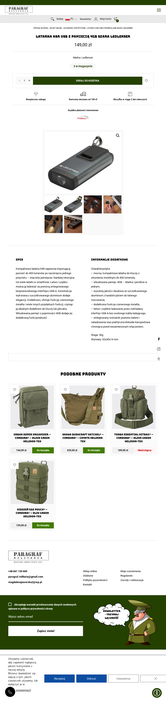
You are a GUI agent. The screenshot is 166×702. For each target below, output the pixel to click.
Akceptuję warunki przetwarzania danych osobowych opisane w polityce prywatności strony (42, 606)
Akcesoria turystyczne (74, 28)
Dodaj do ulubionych (146, 81)
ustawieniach (23, 690)
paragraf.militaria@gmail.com (25, 576)
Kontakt (87, 584)
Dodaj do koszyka (87, 80)
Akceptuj (59, 678)
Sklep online (56, 28)
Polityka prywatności (95, 580)
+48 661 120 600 (10, 692)
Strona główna (40, 28)
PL (71, 18)
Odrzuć (91, 678)
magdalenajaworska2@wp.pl (25, 582)
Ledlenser (87, 57)
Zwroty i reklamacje (132, 580)
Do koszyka (43, 450)
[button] (117, 135)
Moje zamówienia (130, 571)
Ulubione (88, 575)
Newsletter (85, 19)
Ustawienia (123, 678)
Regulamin (126, 575)
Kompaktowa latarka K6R (30, 268)
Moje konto (105, 19)
